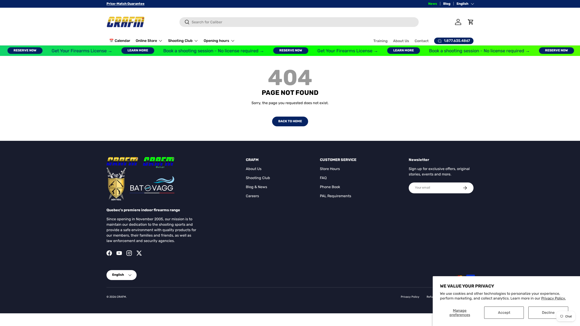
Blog (446, 4)
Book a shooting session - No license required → (209, 50)
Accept (504, 312)
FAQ (323, 178)
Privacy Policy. (553, 298)
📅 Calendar (119, 40)
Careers (252, 196)
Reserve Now (20, 50)
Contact (422, 41)
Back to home (290, 121)
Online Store (146, 40)
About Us (401, 41)
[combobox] (299, 22)
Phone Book (330, 187)
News (432, 4)
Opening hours (216, 40)
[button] (471, 22)
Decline (548, 312)
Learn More (133, 50)
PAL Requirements (335, 196)
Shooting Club (180, 40)
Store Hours (330, 169)
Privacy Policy (410, 296)
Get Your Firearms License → (77, 50)
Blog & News (256, 187)
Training (380, 41)
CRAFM (121, 296)
